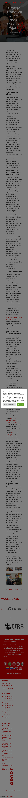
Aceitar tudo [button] (20, 404)
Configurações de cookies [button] (9, 404)
